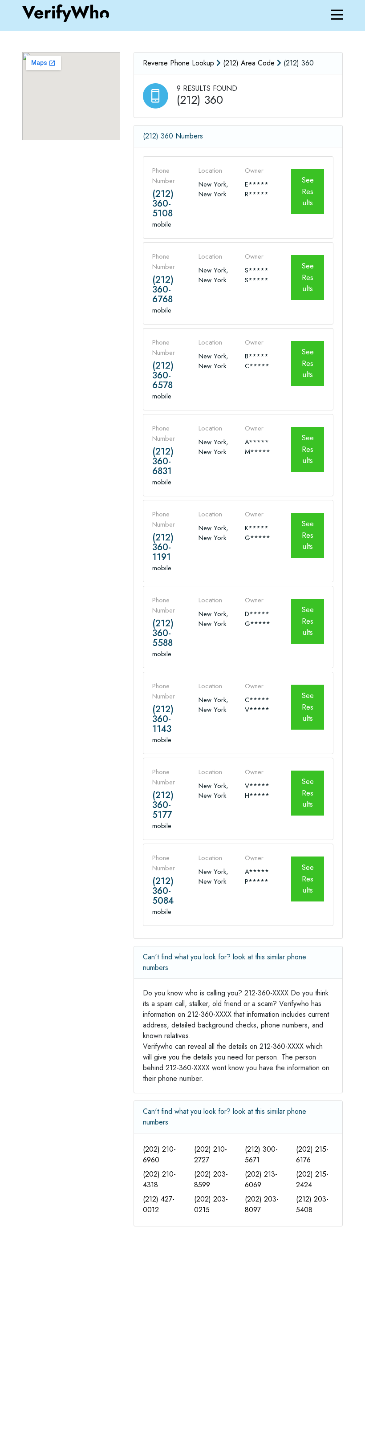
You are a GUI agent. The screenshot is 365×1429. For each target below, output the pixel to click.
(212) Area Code (249, 63)
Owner (254, 170)
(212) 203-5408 (312, 1204)
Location (210, 170)
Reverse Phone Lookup (178, 63)
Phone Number (163, 176)
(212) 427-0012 (158, 1204)
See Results (307, 191)
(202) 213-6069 (261, 1179)
